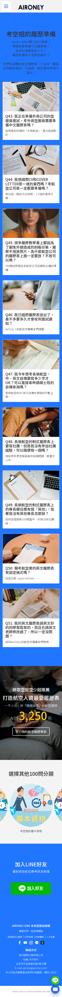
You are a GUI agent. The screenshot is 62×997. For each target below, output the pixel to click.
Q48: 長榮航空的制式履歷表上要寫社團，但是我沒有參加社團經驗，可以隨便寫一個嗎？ (30, 446)
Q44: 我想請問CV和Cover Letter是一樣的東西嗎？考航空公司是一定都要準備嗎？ (30, 183)
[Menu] (6, 6)
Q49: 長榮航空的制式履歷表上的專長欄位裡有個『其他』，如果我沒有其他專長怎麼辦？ (29, 509)
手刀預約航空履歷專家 (31, 731)
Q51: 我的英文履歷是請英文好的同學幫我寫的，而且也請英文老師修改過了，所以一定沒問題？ (30, 629)
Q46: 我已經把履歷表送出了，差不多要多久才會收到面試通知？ (29, 319)
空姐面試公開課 (15, 936)
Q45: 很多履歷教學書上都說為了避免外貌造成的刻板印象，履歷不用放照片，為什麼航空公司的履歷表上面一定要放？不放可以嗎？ (30, 251)
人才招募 (50, 936)
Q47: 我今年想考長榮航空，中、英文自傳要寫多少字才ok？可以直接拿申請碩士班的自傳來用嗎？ (29, 380)
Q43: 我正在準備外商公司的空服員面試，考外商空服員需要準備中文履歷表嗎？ (30, 120)
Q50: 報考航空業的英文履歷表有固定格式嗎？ (29, 570)
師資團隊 (39, 936)
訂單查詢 (29, 936)
